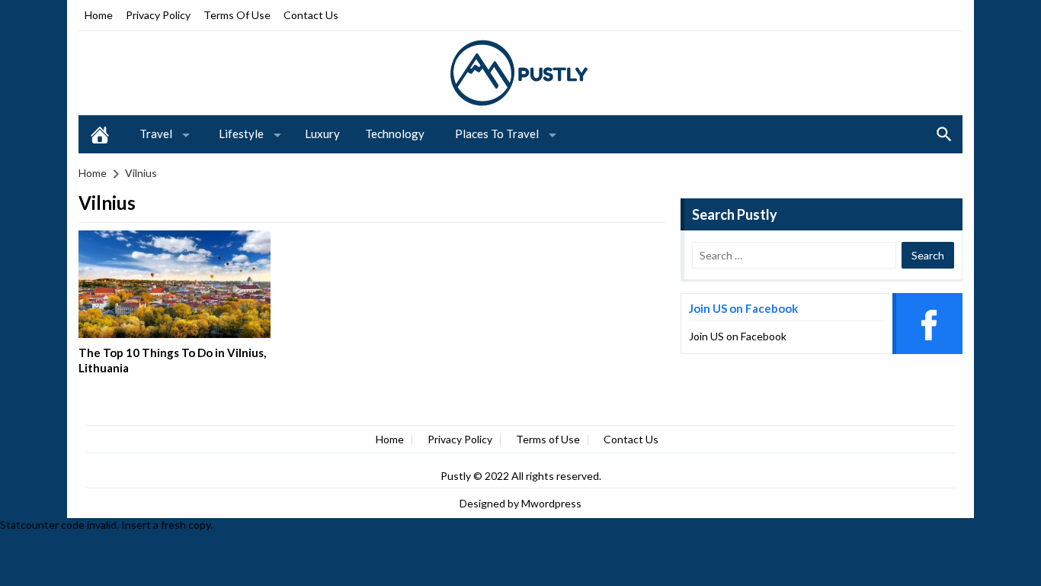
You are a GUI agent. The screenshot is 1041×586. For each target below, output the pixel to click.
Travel (155, 133)
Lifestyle (241, 133)
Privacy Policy (158, 14)
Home (99, 14)
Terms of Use (237, 14)
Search (944, 134)
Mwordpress (551, 503)
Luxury (322, 133)
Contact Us (310, 14)
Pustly (456, 475)
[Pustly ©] (520, 72)
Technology (394, 133)
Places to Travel (497, 133)
